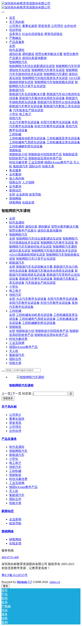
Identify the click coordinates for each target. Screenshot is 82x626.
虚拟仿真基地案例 (49, 230)
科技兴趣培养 (18, 339)
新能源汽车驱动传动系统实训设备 (51, 270)
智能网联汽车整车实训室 (57, 242)
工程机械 (15, 310)
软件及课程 (16, 222)
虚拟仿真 (31, 226)
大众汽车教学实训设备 (31, 298)
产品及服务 (9, 438)
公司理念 (15, 426)
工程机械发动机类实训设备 (34, 314)
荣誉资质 (15, 422)
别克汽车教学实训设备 (55, 302)
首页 (12, 17)
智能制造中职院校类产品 (52, 330)
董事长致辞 (16, 418)
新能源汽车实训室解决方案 (34, 266)
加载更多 (8, 398)
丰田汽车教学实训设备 (62, 298)
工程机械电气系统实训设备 (37, 318)
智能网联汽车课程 (65, 246)
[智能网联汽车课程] (30, 377)
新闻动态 (8, 511)
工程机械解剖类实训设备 (39, 322)
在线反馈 (15, 543)
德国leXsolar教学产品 (23, 347)
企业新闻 (15, 519)
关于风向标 (9, 406)
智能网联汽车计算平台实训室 (36, 258)
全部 (12, 46)
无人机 (13, 351)
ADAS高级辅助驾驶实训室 (27, 254)
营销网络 (8, 531)
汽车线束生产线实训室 (40, 282)
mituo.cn (55, 582)
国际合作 (15, 359)
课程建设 (44, 226)
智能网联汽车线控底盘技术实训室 (54, 250)
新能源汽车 (16, 262)
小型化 (13, 286)
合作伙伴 (15, 430)
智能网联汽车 (18, 234)
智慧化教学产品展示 (23, 230)
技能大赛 (15, 363)
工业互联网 (16, 343)
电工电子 (15, 290)
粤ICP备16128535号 (15, 575)
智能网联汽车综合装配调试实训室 (39, 238)
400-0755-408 (10, 557)
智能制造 (15, 326)
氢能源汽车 (16, 355)
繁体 (5, 586)
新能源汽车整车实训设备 (36, 278)
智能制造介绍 (25, 330)
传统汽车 (15, 294)
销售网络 (15, 539)
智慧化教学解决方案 (65, 226)
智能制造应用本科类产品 (51, 335)
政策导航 (15, 523)
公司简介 (15, 414)
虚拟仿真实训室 (20, 250)
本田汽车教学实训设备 (24, 302)
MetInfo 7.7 (24, 582)
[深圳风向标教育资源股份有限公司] (41, 6)
